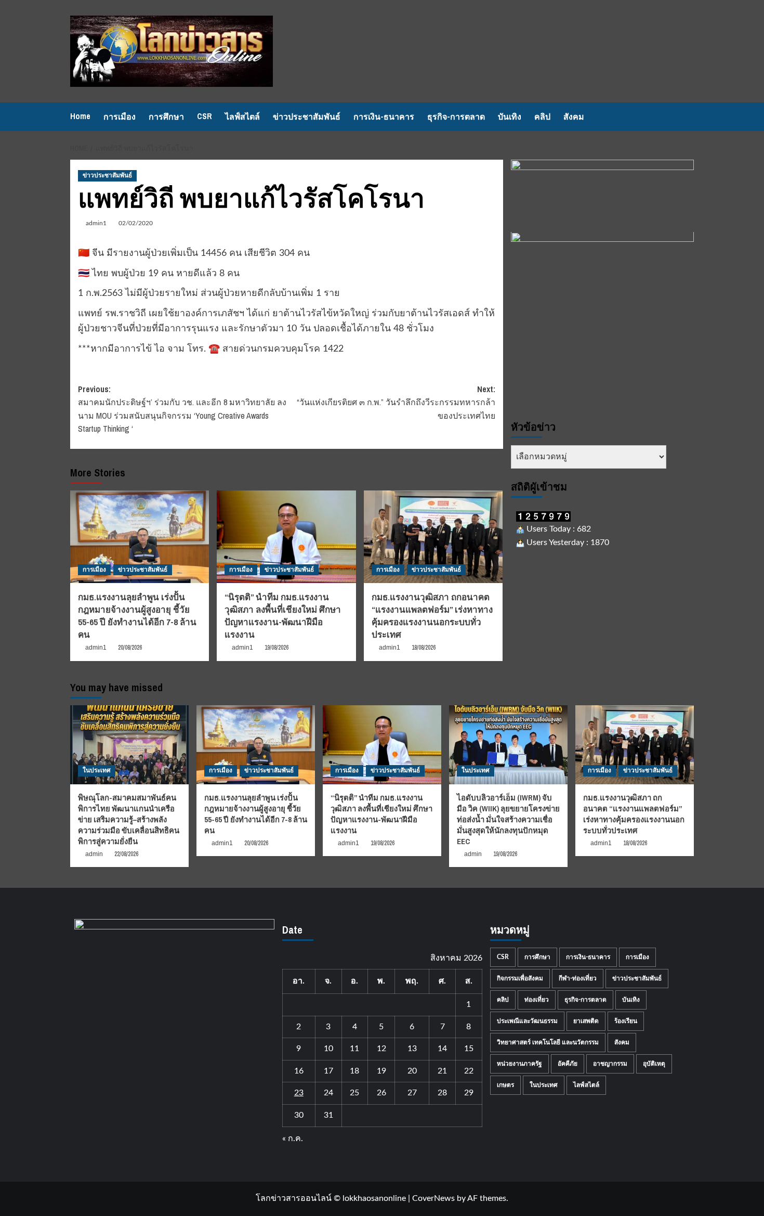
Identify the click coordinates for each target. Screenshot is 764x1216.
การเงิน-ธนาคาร (383, 116)
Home (80, 116)
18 (354, 1071)
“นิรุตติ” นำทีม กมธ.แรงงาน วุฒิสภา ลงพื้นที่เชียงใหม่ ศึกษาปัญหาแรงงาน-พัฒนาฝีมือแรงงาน (283, 615)
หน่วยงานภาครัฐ (519, 1063)
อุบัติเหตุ (654, 1063)
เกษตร (505, 1085)
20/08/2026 (130, 647)
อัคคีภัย (567, 1063)
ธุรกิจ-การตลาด (456, 116)
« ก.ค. (292, 1138)
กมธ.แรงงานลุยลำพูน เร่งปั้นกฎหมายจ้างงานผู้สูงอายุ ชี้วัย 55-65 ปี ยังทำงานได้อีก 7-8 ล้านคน (137, 615)
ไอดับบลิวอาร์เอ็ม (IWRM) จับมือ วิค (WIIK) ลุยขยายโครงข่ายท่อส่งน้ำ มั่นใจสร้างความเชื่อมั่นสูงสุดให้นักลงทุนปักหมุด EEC (508, 819)
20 (412, 1071)
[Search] (687, 117)
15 (468, 1048)
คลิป (542, 116)
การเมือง (119, 116)
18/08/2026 (424, 647)
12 (381, 1048)
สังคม (573, 116)
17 (328, 1071)
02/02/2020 (135, 223)
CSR (204, 116)
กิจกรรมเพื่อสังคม (520, 978)
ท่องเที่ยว (536, 1000)
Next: (396, 402)
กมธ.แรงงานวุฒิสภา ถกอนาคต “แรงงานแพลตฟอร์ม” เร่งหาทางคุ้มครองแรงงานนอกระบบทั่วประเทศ (432, 615)
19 (381, 1071)
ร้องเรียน (625, 1021)
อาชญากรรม (610, 1063)
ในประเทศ (97, 770)
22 (468, 1071)
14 (442, 1048)
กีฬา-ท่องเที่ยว (578, 978)
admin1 (96, 223)
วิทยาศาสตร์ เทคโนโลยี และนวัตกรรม (548, 1042)
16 (299, 1071)
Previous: (182, 409)
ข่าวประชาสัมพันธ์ (306, 116)
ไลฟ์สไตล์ (242, 116)
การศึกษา (166, 116)
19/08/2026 (276, 647)
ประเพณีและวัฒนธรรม (527, 1021)
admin (94, 854)
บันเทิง (509, 116)
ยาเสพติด (586, 1021)
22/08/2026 (126, 854)
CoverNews (433, 1198)
